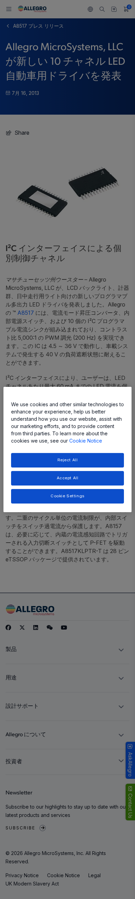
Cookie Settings (67, 495)
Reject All (67, 459)
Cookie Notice (85, 441)
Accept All (68, 477)
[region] (67, 449)
